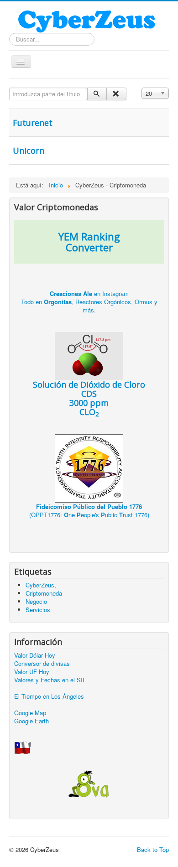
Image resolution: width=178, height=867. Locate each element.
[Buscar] (97, 94)
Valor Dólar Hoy (34, 655)
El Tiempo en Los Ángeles (49, 696)
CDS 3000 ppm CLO (89, 398)
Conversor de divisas (42, 663)
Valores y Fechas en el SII (49, 679)
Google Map (30, 712)
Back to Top (153, 849)
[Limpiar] (116, 94)
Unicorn (28, 150)
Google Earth (31, 720)
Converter (89, 247)
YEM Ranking (89, 236)
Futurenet (32, 122)
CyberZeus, (41, 585)
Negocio (36, 601)
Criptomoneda (44, 593)
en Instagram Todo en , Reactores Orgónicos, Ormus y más (89, 301)
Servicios (38, 609)
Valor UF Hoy (31, 671)
